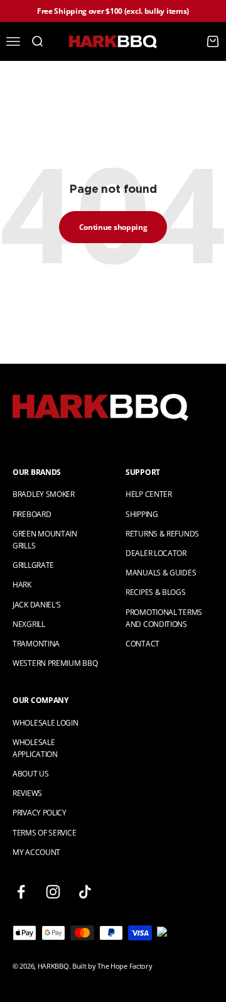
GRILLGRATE (33, 565)
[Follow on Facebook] (21, 891)
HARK (22, 584)
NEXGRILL (29, 624)
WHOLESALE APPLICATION (35, 748)
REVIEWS (27, 793)
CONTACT (142, 643)
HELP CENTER (149, 494)
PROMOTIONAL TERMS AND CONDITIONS (164, 618)
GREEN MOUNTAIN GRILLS (45, 539)
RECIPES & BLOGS (156, 592)
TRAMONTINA (36, 643)
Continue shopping (113, 227)
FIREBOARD (32, 514)
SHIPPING (142, 514)
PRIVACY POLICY (40, 812)
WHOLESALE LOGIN (45, 722)
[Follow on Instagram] (53, 891)
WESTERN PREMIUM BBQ (55, 663)
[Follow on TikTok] (85, 891)
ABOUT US (31, 773)
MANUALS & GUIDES (161, 572)
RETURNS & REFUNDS (162, 533)
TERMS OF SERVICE (44, 832)
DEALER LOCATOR (156, 553)
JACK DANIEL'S (37, 604)
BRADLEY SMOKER (44, 494)
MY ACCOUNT (36, 852)
